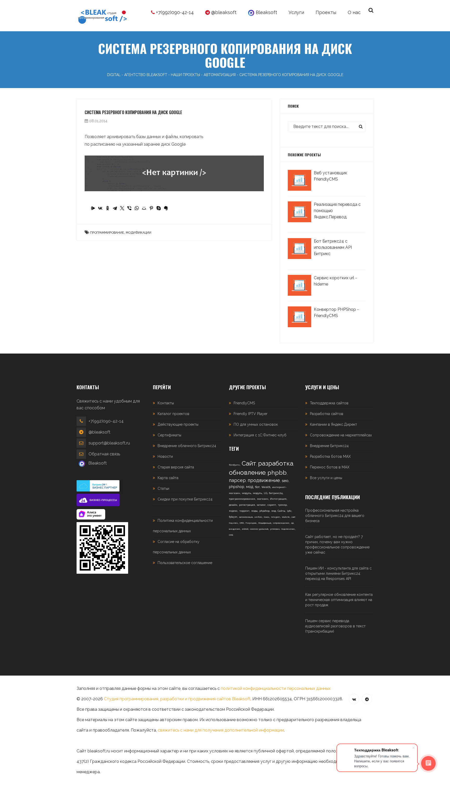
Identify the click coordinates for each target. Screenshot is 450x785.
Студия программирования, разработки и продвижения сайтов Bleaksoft (177, 698)
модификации (138, 232)
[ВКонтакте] (100, 208)
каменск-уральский (259, 529)
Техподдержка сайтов (329, 403)
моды (254, 511)
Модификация (264, 523)
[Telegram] (115, 208)
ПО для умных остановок (256, 424)
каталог (261, 505)
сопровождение (281, 523)
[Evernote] (166, 208)
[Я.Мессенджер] (93, 208)
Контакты (166, 403)
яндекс (233, 511)
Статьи (163, 488)
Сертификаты (169, 435)
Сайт (249, 463)
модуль (246, 493)
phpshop (236, 487)
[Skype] (158, 208)
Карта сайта (168, 478)
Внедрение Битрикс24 (329, 446)
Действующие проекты (178, 424)
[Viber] (129, 208)
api (292, 523)
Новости (165, 456)
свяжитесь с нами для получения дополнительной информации (221, 730)
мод (249, 487)
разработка (275, 463)
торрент (244, 511)
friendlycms (234, 464)
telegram (275, 517)
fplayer (233, 517)
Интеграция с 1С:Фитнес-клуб (260, 435)
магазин (262, 498)
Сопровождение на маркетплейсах (341, 435)
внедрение (234, 529)
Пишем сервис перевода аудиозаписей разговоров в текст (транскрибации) (335, 626)
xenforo (258, 517)
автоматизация (246, 517)
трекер (282, 505)
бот (257, 487)
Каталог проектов (173, 414)
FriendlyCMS (244, 403)
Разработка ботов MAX (330, 456)
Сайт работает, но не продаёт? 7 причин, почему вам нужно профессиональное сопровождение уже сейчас (337, 544)
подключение (288, 529)
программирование (107, 232)
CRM (242, 523)
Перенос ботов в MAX (329, 467)
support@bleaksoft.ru (109, 443)
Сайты (281, 511)
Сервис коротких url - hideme (335, 281)
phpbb (277, 472)
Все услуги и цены (326, 478)
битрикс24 (276, 493)
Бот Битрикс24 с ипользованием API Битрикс (333, 247)
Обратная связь (104, 454)
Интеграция (278, 498)
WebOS (265, 487)
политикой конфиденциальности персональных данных (275, 688)
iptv (289, 511)
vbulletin (286, 517)
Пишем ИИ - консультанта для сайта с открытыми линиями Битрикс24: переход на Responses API (338, 573)
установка (274, 529)
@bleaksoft (223, 12)
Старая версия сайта (176, 467)
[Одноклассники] (107, 208)
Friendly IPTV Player (250, 414)
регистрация (247, 505)
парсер (237, 480)
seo (285, 480)
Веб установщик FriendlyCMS (330, 176)
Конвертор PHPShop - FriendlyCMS (336, 312)
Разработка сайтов (326, 414)
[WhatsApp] (137, 208)
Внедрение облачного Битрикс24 (187, 446)
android (245, 529)
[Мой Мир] (144, 208)
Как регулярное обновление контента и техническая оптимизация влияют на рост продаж (339, 599)
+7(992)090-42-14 (174, 12)
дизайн (233, 505)
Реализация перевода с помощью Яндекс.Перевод (337, 210)
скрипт (271, 505)
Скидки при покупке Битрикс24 (185, 499)
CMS (231, 535)
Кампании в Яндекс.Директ (333, 424)
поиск (266, 517)
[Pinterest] (151, 208)
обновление (247, 472)
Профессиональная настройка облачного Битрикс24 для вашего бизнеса (334, 515)
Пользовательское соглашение (185, 563)
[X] (122, 208)
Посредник (251, 523)
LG (265, 493)
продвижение (264, 480)
